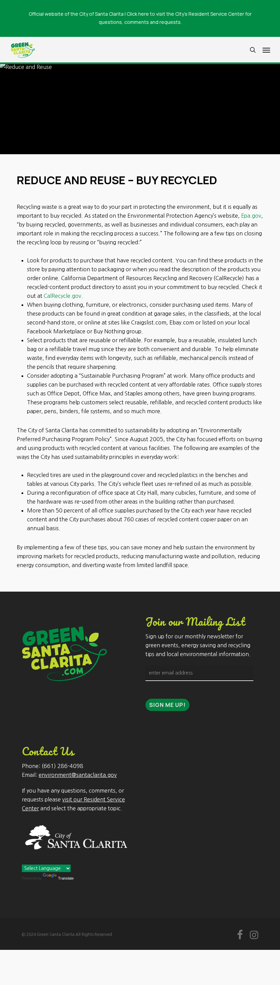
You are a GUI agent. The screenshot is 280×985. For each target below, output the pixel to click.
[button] (266, 49)
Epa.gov (251, 215)
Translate (66, 878)
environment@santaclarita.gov (78, 775)
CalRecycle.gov (62, 296)
